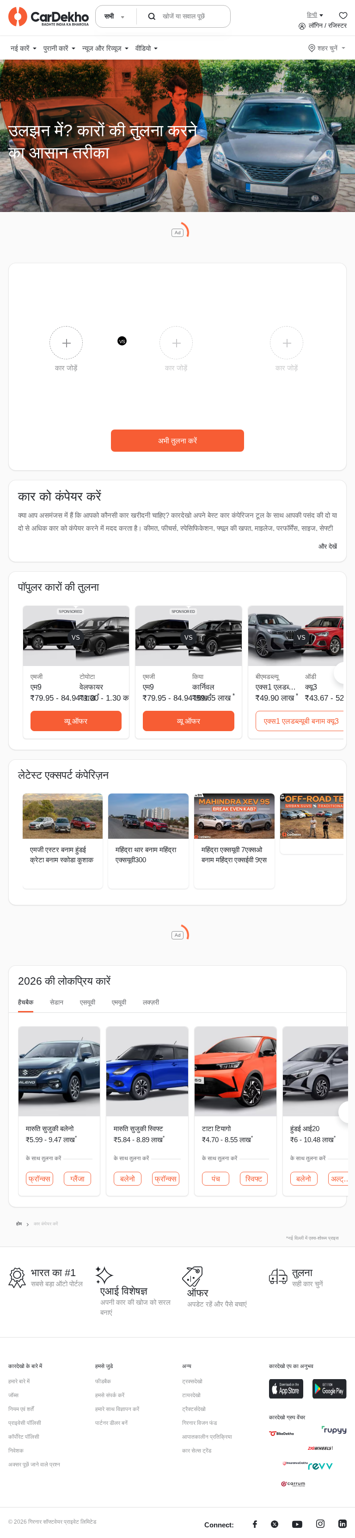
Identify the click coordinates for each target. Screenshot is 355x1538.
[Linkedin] (342, 1525)
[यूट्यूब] (297, 1525)
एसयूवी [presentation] (87, 1002)
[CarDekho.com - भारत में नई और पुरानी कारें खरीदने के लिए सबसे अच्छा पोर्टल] (48, 16)
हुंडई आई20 (304, 1128)
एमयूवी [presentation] (119, 1002)
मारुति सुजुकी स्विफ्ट (138, 1128)
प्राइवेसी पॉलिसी (24, 1423)
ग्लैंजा (77, 1179)
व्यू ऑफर (75, 721)
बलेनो (127, 1179)
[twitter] (274, 1525)
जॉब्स (13, 1395)
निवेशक (16, 1450)
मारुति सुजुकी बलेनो (49, 1128)
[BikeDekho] (281, 1433)
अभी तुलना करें (177, 441)
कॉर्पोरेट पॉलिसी (23, 1437)
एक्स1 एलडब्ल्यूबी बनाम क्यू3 (301, 721)
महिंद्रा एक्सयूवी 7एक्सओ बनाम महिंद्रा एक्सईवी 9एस (234, 855)
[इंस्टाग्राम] (320, 1525)
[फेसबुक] (255, 1525)
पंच (216, 1179)
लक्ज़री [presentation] (151, 1002)
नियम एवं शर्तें (21, 1409)
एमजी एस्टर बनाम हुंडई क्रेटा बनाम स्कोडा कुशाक (61, 855)
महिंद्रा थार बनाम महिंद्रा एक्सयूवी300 (146, 855)
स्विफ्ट (253, 1179)
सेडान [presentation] (56, 1002)
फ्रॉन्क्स (39, 1179)
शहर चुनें (327, 48)
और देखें (327, 546)
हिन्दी (312, 15)
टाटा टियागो (216, 1128)
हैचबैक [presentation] (25, 1002)
